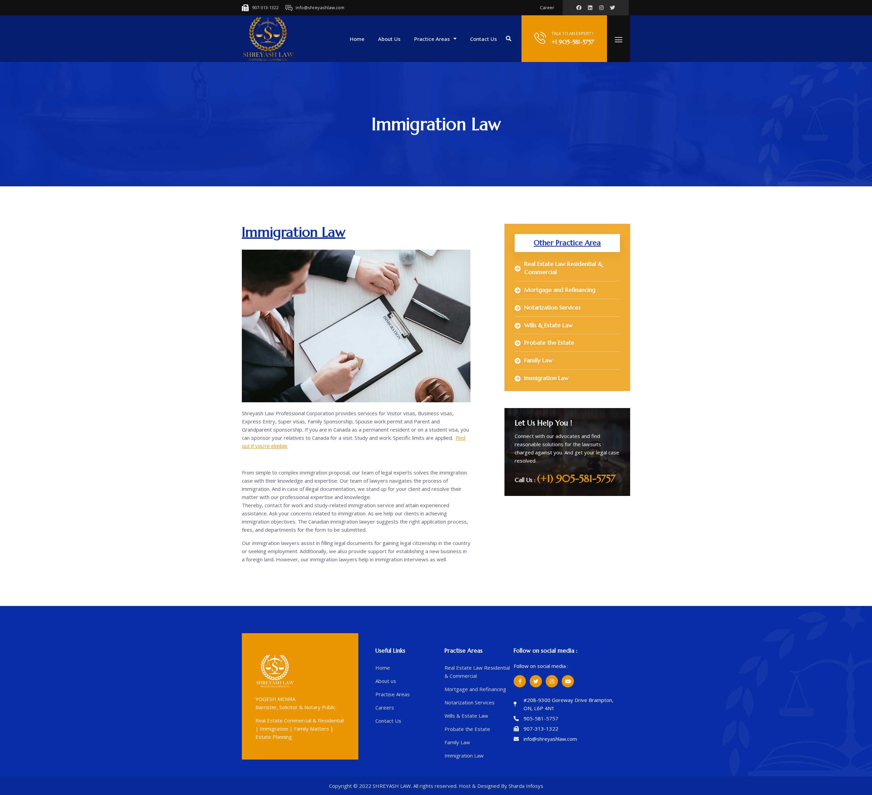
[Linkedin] (590, 7)
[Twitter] (536, 681)
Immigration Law (293, 231)
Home (357, 39)
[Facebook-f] (520, 681)
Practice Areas (432, 39)
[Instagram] (601, 7)
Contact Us (483, 39)
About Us (389, 39)
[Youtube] (568, 681)
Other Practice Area (567, 242)
